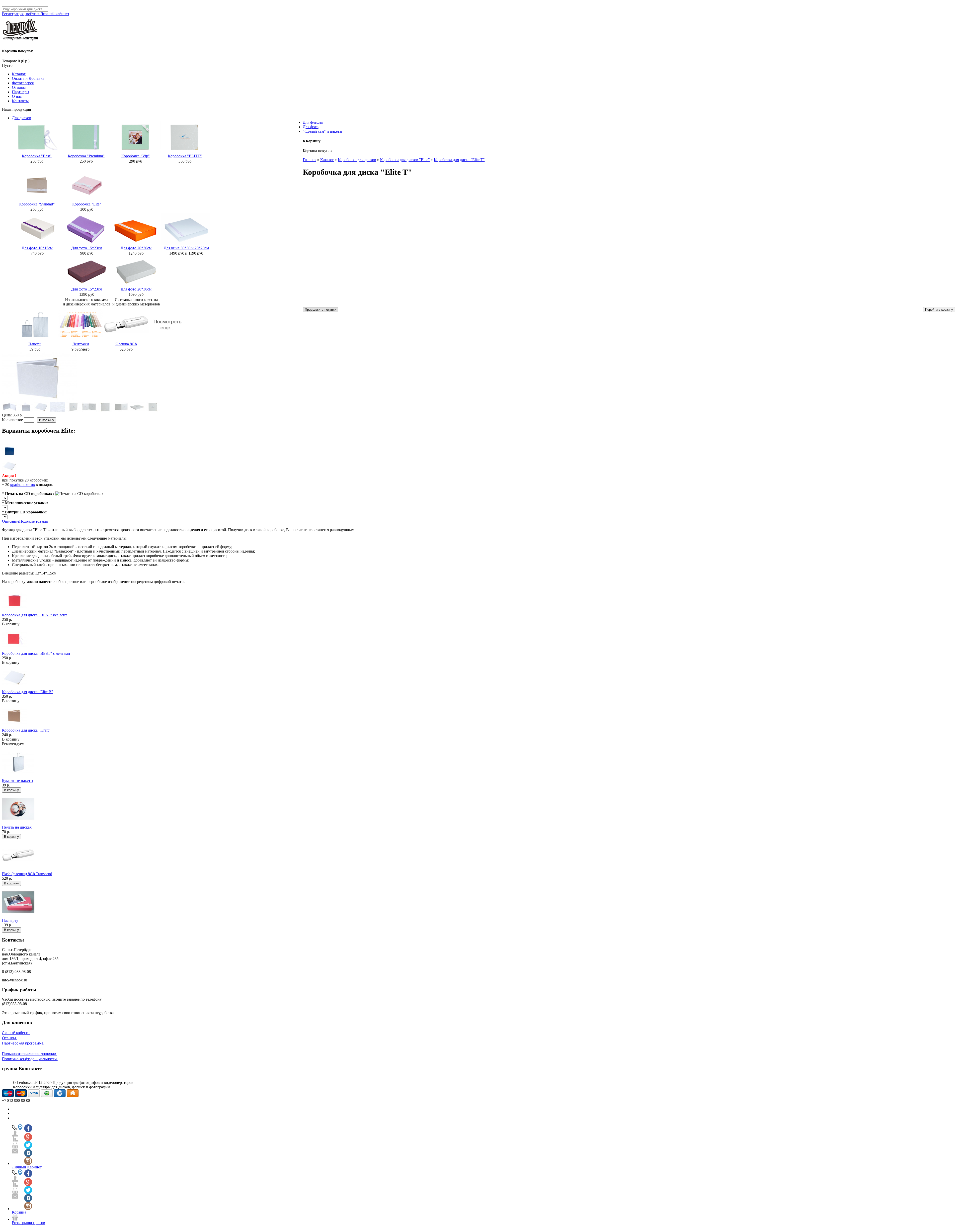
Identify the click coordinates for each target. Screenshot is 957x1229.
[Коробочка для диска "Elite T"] (39, 400)
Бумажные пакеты (17, 780)
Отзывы (19, 87)
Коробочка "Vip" (135, 156)
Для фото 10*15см (37, 248)
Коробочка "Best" (37, 156)
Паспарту (10, 920)
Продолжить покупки (320, 309)
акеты (36, 344)
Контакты (20, 101)
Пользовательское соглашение (29, 1053)
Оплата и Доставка (28, 78)
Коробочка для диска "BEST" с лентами (36, 653)
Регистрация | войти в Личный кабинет (35, 14)
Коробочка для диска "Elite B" (27, 692)
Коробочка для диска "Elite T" (459, 160)
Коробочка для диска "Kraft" (26, 730)
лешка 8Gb (127, 344)
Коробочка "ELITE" (185, 156)
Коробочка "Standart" (37, 204)
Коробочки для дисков (357, 160)
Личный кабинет (16, 1033)
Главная (309, 160)
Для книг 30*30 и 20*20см (186, 248)
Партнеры (20, 92)
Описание (10, 521)
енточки (82, 344)
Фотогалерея (23, 83)
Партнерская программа (23, 1043)
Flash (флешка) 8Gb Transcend (27, 874)
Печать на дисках (17, 827)
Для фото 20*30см (136, 248)
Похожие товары (33, 521)
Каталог (19, 74)
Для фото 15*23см (86, 248)
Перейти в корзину (939, 309)
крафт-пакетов (22, 484)
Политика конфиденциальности (30, 1059)
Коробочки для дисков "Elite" (405, 160)
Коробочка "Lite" (86, 204)
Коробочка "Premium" (86, 156)
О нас (17, 96)
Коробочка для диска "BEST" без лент (34, 615)
